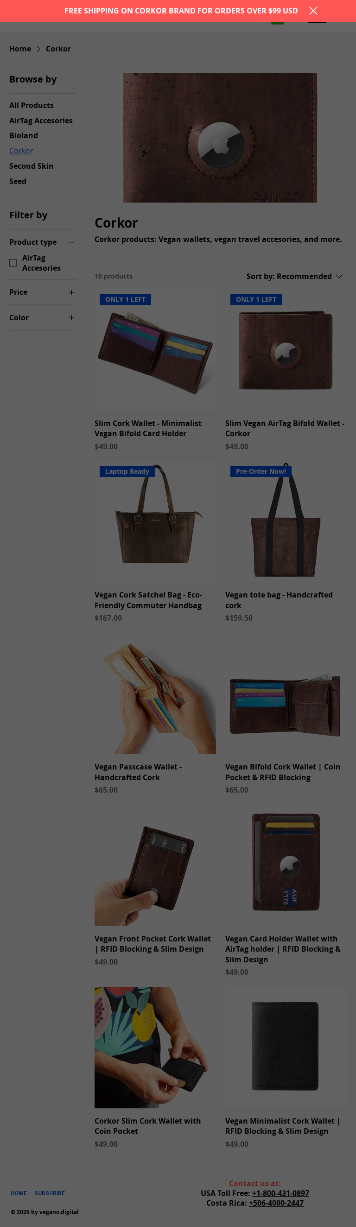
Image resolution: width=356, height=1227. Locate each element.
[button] (313, 11)
